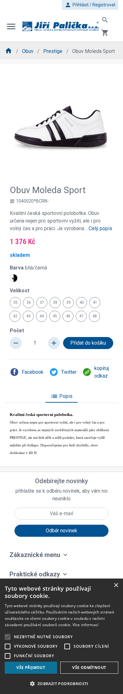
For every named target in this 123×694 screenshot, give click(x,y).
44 (41, 316)
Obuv (28, 51)
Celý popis (100, 228)
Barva (28, 268)
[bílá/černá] (13, 278)
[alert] (61, 636)
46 (68, 316)
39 (68, 302)
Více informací (86, 624)
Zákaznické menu (34, 555)
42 (15, 316)
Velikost (19, 291)
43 (28, 316)
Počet (17, 331)
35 (15, 302)
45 (55, 316)
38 (55, 302)
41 (95, 302)
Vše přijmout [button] (30, 667)
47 (81, 316)
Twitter (69, 372)
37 (42, 302)
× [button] (116, 585)
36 (28, 302)
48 (94, 316)
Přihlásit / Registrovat (90, 5)
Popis (61, 396)
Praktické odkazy (34, 574)
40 (81, 302)
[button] (61, 683)
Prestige (53, 51)
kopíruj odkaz (101, 372)
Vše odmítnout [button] (89, 667)
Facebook (33, 372)
